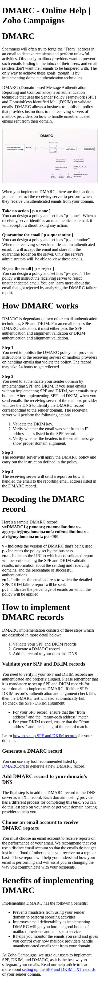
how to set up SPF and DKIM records (45, 735)
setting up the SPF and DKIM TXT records (58, 969)
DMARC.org (13, 766)
